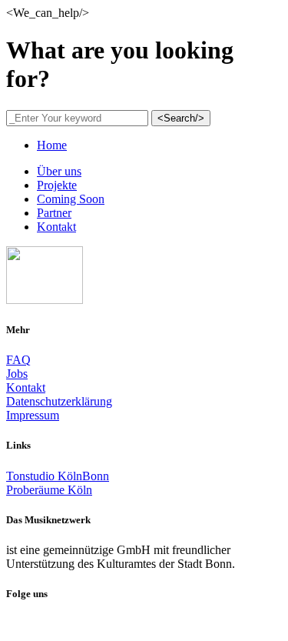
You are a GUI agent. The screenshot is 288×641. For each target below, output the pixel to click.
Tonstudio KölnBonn (57, 475)
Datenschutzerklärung (59, 401)
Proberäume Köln (49, 489)
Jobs (17, 373)
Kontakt (25, 387)
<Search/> (180, 118)
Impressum (32, 415)
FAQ (18, 359)
